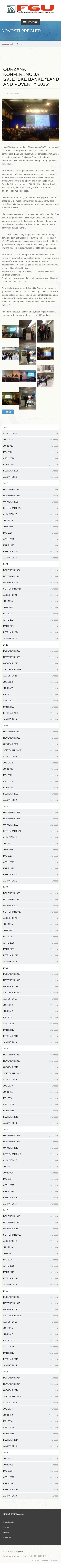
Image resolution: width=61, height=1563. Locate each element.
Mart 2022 (30, 787)
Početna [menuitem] (35, 1560)
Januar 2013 (30, 1496)
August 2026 (30, 433)
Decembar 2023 (30, 651)
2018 (5, 1049)
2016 (5, 1210)
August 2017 (30, 1160)
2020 (5, 887)
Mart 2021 (30, 868)
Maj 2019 (30, 1017)
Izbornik (33, 22)
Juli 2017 (30, 1166)
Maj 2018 (30, 1098)
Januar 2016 (30, 1284)
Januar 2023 (30, 719)
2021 (5, 806)
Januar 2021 (30, 881)
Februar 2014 (30, 1440)
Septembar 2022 (30, 750)
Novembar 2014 (30, 1384)
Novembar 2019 (30, 980)
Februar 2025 (30, 551)
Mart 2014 (30, 1434)
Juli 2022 (30, 763)
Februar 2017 (30, 1197)
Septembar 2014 (30, 1396)
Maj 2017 (30, 1179)
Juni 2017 (30, 1173)
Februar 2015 (30, 1359)
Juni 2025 (30, 527)
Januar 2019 (30, 1042)
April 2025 (30, 539)
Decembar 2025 (30, 489)
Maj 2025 (30, 533)
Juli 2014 (30, 1409)
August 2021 (30, 837)
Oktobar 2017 (30, 1148)
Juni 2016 (30, 1253)
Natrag (8, 412)
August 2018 (30, 1079)
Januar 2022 (30, 800)
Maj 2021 (30, 856)
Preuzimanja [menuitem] (8, 1522)
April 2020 (30, 943)
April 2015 (30, 1347)
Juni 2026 (30, 446)
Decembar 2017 (30, 1135)
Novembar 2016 (30, 1222)
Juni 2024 (30, 607)
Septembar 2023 (30, 669)
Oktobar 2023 (30, 663)
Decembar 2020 (30, 893)
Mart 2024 (30, 626)
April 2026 (30, 458)
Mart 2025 (30, 545)
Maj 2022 (30, 775)
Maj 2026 (30, 452)
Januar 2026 (30, 477)
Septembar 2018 (30, 1073)
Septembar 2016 (30, 1235)
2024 (5, 564)
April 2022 (30, 781)
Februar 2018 (30, 1117)
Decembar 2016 (30, 1216)
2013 (5, 1452)
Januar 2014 (30, 1446)
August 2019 (30, 999)
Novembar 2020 (30, 899)
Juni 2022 (30, 769)
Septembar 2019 (30, 992)
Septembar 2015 (30, 1316)
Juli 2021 (30, 843)
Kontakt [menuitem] (54, 1560)
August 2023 (30, 676)
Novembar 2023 (30, 657)
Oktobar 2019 (30, 986)
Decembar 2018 (30, 1055)
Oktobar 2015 (30, 1309)
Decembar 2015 (30, 1297)
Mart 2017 (30, 1191)
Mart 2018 (30, 1110)
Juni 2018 (30, 1092)
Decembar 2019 (30, 974)
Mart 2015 (30, 1353)
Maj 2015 (30, 1340)
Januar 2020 (30, 961)
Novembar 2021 (30, 819)
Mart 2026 (30, 464)
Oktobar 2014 (30, 1390)
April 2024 (30, 620)
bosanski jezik (7, 44)
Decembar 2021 (30, 812)
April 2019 (30, 1024)
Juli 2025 (30, 520)
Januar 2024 (30, 638)
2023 (5, 645)
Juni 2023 (30, 688)
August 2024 (30, 595)
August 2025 (30, 514)
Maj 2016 (30, 1260)
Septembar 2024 (30, 589)
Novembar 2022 (30, 738)
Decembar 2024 (30, 570)
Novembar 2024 (30, 576)
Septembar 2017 (30, 1154)
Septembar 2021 (30, 831)
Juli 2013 (30, 1458)
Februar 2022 (30, 794)
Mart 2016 (30, 1272)
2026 (5, 427)
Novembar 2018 (30, 1061)
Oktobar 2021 (30, 825)
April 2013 (30, 1477)
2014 (5, 1372)
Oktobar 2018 (30, 1067)
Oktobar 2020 (30, 905)
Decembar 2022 (30, 732)
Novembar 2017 (30, 1142)
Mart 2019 (30, 1030)
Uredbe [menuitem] (6, 1532)
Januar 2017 (30, 1204)
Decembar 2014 (30, 1378)
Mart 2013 (30, 1483)
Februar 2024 (30, 632)
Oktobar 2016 (30, 1229)
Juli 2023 (30, 682)
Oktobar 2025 (30, 502)
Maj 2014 (30, 1421)
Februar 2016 (30, 1278)
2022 (5, 725)
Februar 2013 (30, 1489)
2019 (5, 968)
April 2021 (30, 862)
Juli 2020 (30, 924)
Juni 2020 (30, 930)
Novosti (20, 44)
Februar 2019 (30, 1036)
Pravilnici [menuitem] (7, 1537)
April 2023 (30, 700)
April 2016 (30, 1266)
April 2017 (30, 1185)
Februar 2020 (30, 955)
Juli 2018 (30, 1086)
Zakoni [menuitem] (6, 1527)
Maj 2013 (30, 1471)
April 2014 (30, 1427)
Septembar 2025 (30, 508)
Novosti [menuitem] (45, 1560)
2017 (5, 1129)
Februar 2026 (30, 471)
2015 (5, 1291)
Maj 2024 (30, 614)
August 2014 (30, 1402)
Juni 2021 (30, 850)
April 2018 (30, 1104)
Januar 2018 (30, 1123)
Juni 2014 (30, 1415)
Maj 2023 (30, 694)
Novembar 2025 (30, 495)
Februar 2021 (30, 874)
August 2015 (30, 1322)
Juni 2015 (30, 1334)
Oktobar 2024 (30, 582)
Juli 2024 (30, 601)
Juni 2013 (30, 1465)
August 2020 (30, 918)
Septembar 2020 (30, 912)
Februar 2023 (30, 713)
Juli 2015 (30, 1328)
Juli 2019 (30, 1005)
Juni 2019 (30, 1011)
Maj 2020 (30, 937)
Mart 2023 (30, 707)
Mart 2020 (30, 949)
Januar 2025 (30, 558)
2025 (5, 483)
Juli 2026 (30, 440)
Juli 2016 (30, 1247)
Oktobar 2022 (30, 744)
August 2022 (30, 756)
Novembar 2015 (30, 1303)
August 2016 (30, 1241)
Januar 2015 (30, 1365)
